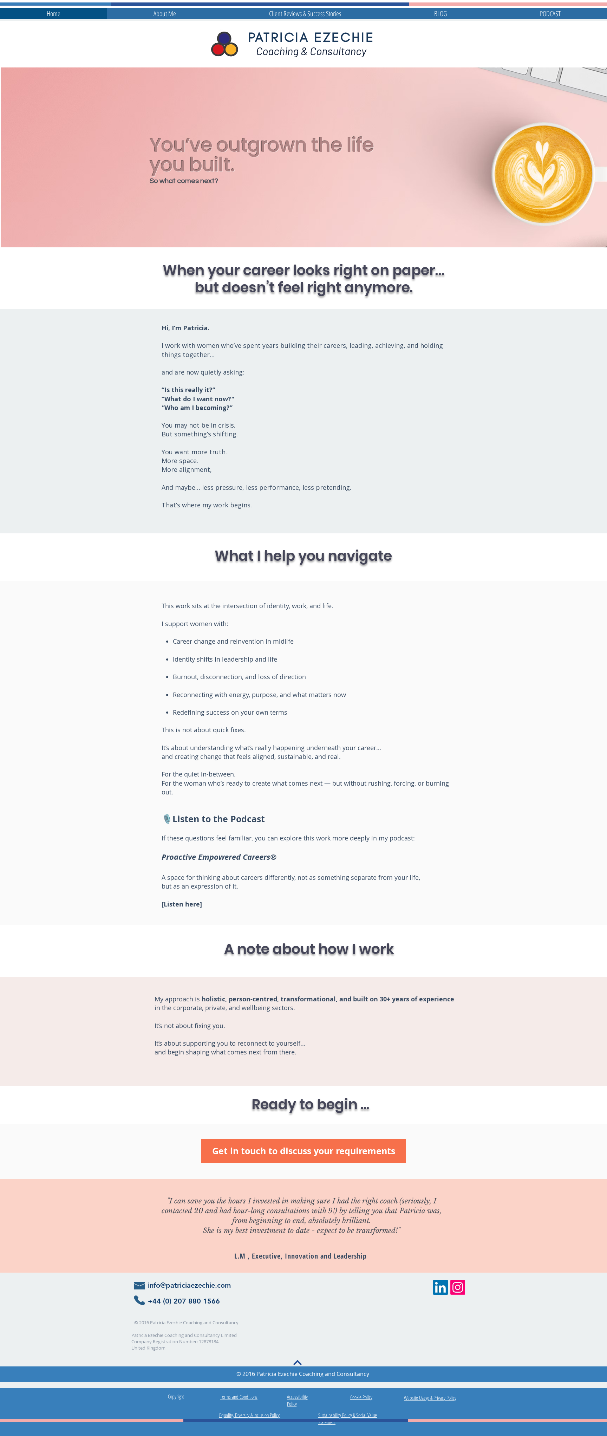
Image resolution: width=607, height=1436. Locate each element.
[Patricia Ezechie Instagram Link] (457, 1287)
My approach (174, 999)
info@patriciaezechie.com (189, 1285)
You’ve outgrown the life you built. (262, 154)
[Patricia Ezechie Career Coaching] (440, 1287)
